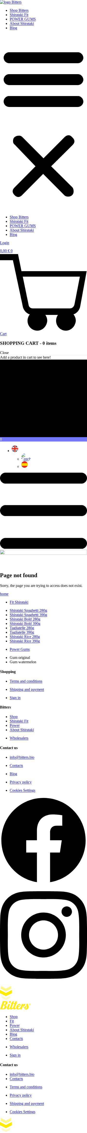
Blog (13, 28)
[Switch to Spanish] (24, 466)
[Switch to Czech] (26, 459)
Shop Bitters (19, 10)
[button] (43, 122)
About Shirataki (22, 23)
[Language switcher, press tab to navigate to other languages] (15, 450)
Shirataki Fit (19, 15)
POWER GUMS (23, 19)
